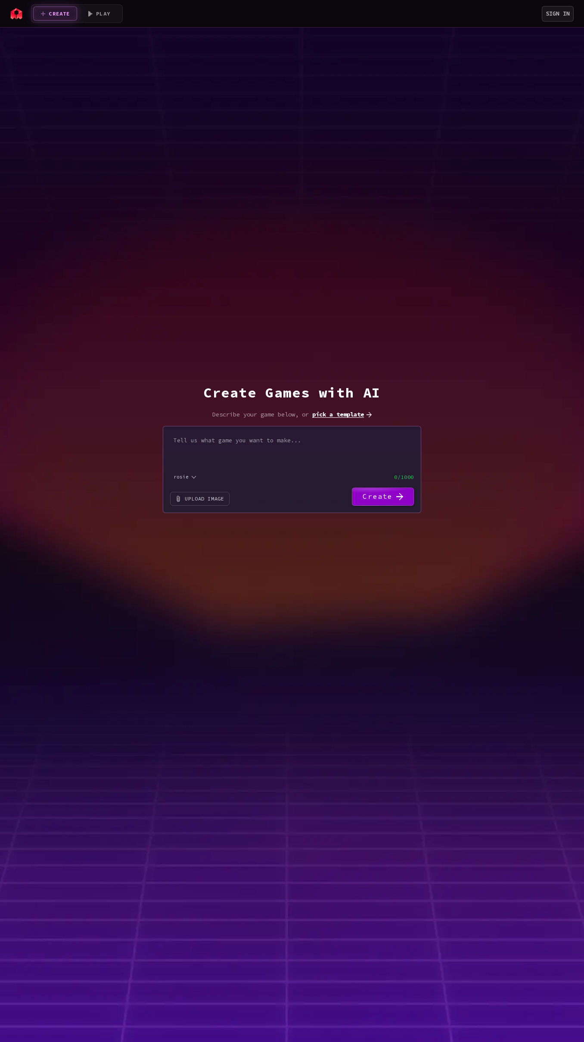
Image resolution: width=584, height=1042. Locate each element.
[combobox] (185, 477)
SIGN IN (558, 13)
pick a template (338, 414)
